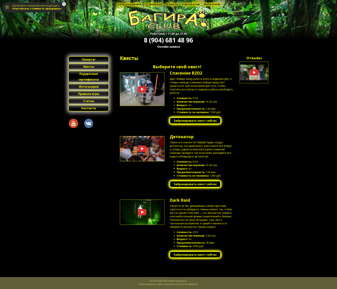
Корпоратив (191, 4)
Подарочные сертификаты (88, 76)
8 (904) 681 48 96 (168, 40)
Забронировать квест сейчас (195, 121)
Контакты (88, 108)
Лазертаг (89, 59)
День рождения (129, 4)
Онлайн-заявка (168, 47)
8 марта (172, 4)
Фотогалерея (89, 87)
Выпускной (212, 4)
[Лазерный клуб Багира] (168, 20)
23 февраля (153, 4)
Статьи (88, 101)
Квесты (88, 67)
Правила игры (88, 94)
